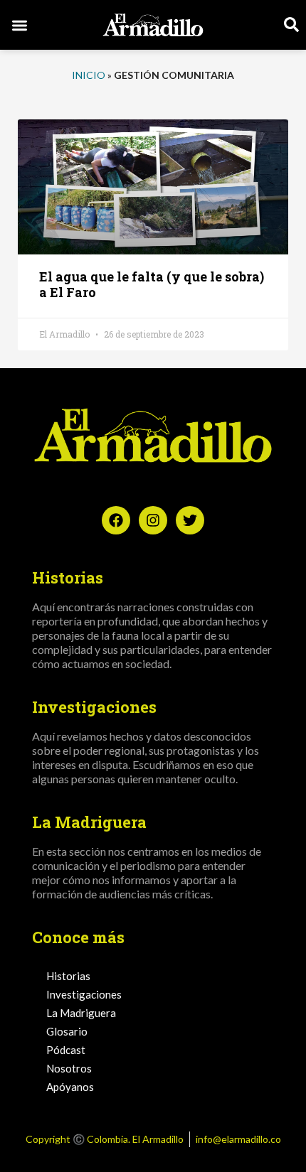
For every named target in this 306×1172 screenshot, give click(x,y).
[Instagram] (153, 520)
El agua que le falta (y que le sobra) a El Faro (151, 284)
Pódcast (65, 1049)
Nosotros (69, 1068)
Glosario (67, 1031)
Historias (68, 975)
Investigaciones (84, 994)
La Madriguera (81, 1012)
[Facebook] (116, 520)
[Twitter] (190, 520)
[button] (19, 25)
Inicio (88, 75)
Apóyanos (70, 1086)
